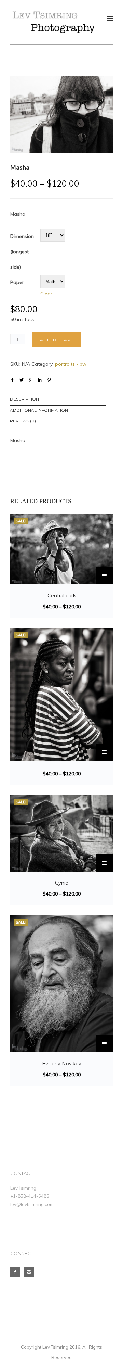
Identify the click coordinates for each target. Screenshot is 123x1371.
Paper (17, 282)
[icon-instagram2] (30, 1272)
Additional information (39, 410)
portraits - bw (70, 364)
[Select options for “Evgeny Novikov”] (104, 1043)
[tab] (61, 400)
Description (24, 399)
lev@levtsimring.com (32, 1204)
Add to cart (56, 339)
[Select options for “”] (104, 752)
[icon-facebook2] (16, 1272)
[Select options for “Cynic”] (104, 863)
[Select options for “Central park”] (104, 575)
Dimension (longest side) (22, 251)
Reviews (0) (23, 420)
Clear (46, 294)
